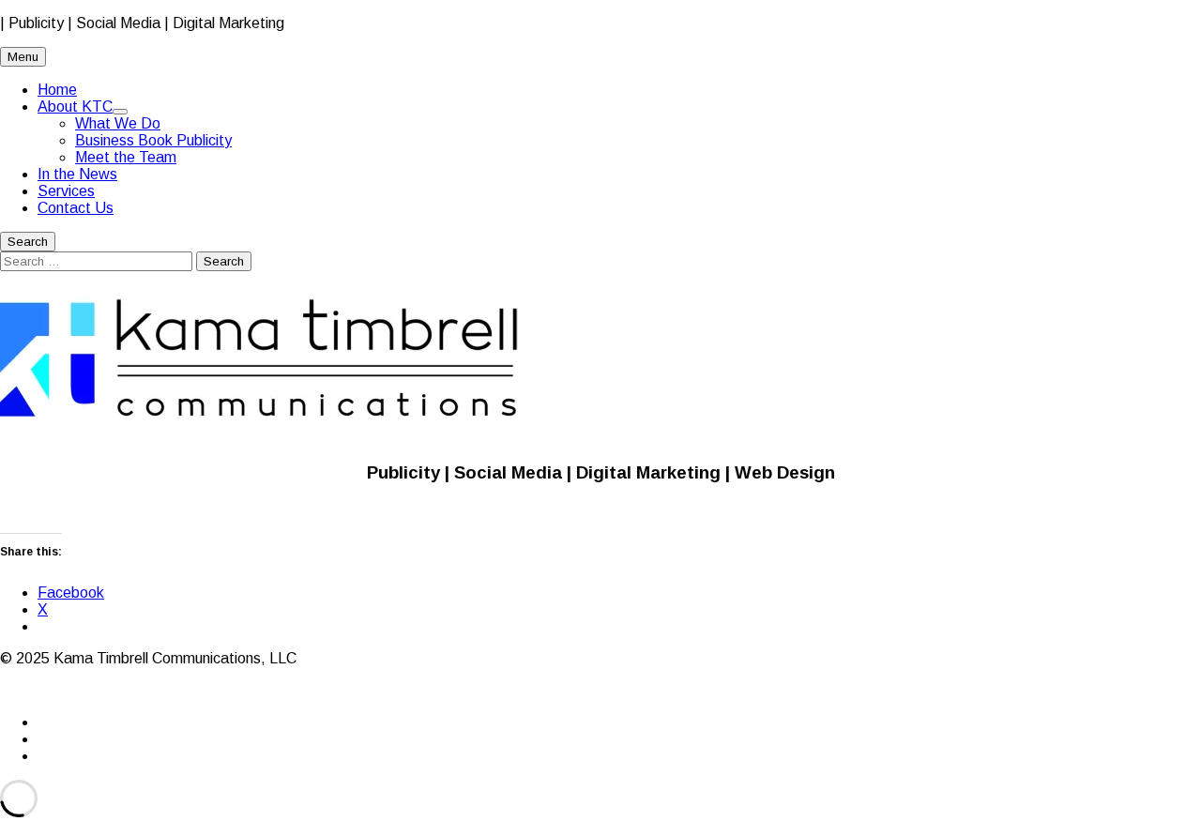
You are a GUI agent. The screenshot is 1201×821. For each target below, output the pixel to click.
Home (57, 90)
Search (28, 242)
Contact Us (76, 208)
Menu (23, 57)
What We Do (117, 123)
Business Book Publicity (153, 140)
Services (66, 191)
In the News (77, 174)
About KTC (75, 106)
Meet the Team (125, 157)
